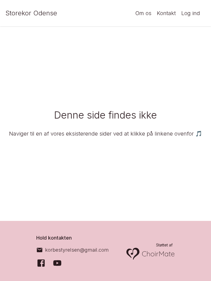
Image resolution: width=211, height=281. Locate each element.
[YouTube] (57, 263)
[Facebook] (41, 263)
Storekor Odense (31, 13)
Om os (143, 13)
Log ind (190, 13)
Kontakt (166, 13)
